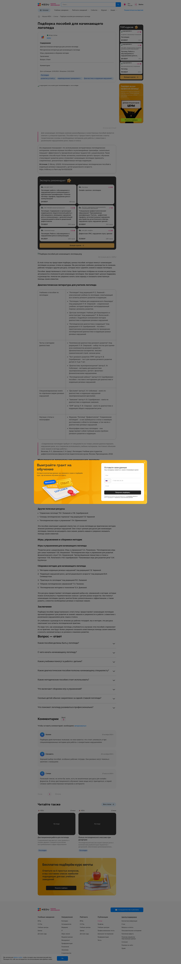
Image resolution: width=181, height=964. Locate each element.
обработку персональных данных (124, 497)
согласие (110, 497)
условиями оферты (131, 496)
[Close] (144, 463)
